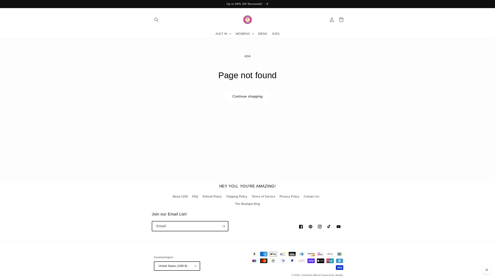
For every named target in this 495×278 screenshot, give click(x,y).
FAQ (195, 196)
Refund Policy (212, 196)
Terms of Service (263, 196)
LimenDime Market (311, 275)
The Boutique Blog (247, 203)
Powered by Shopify (332, 275)
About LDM (180, 196)
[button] (156, 19)
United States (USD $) (173, 265)
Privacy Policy (290, 196)
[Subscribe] (223, 226)
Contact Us (311, 196)
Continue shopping (247, 96)
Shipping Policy (237, 196)
